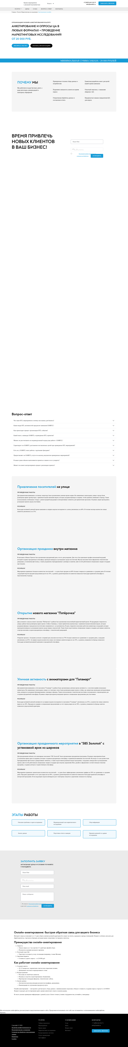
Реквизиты (15, 1036)
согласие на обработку (83, 156)
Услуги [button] (17, 9)
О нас (35, 9)
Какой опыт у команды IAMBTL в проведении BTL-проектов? (34, 435)
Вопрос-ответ (46, 9)
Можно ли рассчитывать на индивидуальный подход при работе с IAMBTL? (38, 440)
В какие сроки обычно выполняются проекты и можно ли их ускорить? (37, 460)
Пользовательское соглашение (21, 1030)
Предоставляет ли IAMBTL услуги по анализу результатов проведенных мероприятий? (42, 455)
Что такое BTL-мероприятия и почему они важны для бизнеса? (34, 420)
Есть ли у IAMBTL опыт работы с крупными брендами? (32, 450)
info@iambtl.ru (91, 4)
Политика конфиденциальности (21, 1027)
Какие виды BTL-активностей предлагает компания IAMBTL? (34, 425)
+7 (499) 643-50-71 (90, 2)
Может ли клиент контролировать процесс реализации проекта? (34, 465)
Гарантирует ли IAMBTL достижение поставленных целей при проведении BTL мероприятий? (44, 445)
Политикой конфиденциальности (87, 153)
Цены (27, 9)
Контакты (59, 9)
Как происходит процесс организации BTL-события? (31, 430)
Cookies (14, 1039)
